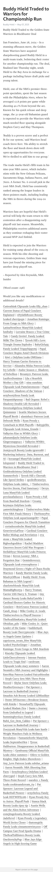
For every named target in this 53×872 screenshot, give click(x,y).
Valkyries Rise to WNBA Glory (20, 433)
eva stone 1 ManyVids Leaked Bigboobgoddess (24, 539)
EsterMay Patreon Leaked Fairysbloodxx (26, 674)
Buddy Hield (8, 24)
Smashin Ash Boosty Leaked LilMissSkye (26, 695)
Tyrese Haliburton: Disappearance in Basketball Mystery (26, 746)
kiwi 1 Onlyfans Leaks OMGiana (23, 357)
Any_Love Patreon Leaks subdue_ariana (26, 763)
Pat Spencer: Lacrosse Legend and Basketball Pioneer (22, 789)
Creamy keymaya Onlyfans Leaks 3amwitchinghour (22, 505)
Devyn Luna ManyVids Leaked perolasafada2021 (26, 492)
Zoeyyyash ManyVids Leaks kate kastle (25, 729)
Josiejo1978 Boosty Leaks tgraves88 (23, 450)
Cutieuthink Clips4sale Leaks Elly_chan (25, 306)
